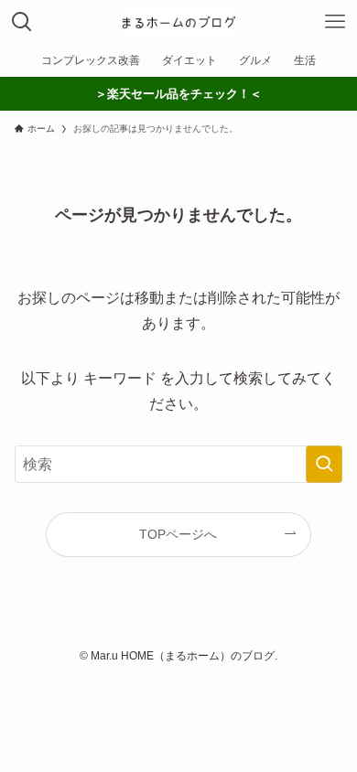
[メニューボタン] (335, 22)
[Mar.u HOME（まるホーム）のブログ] (178, 22)
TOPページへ (178, 534)
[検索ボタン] (22, 22)
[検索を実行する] (324, 464)
